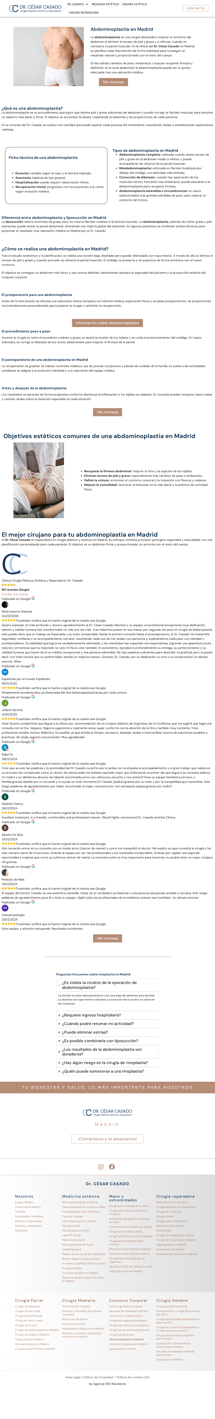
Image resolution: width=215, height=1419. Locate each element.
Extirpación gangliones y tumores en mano (129, 1220)
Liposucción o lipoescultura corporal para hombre (173, 1345)
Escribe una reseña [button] (15, 594)
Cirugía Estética (134, 4)
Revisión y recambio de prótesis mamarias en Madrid (82, 1335)
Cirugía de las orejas (27, 1311)
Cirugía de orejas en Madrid (32, 1334)
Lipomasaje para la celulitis (79, 1221)
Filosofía (20, 1211)
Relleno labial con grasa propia (81, 1259)
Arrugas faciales (72, 1268)
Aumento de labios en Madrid (80, 1273)
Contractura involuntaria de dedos (130, 1227)
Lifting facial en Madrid (29, 1339)
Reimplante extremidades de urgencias (127, 1260)
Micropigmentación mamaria (80, 1202)
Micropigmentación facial (77, 1244)
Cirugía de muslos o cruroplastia (129, 1325)
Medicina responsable (28, 1221)
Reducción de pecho (75, 1319)
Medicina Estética (105, 4)
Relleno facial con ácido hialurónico (84, 1254)
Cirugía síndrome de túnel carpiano (131, 1236)
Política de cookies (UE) (133, 1377)
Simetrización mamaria (76, 1306)
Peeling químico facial (75, 1230)
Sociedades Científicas (29, 1216)
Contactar (21, 1230)
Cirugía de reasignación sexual (175, 1235)
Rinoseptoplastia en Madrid (32, 1344)
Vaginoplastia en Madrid (171, 1244)
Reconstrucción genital (170, 1226)
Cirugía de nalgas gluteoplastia (128, 1320)
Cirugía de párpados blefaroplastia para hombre (177, 1320)
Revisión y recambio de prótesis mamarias (82, 1312)
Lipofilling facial (71, 1249)
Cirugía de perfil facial (28, 1316)
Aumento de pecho (74, 1324)
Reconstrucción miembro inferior (129, 1253)
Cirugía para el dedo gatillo (125, 1231)
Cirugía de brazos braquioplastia (129, 1330)
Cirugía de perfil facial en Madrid (35, 1349)
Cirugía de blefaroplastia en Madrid (37, 1330)
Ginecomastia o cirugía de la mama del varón (178, 1312)
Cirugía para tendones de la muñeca (126, 1242)
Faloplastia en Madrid (169, 1359)
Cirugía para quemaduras (172, 1221)
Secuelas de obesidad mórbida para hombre (175, 1353)
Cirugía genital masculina (171, 1306)
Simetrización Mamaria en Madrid (176, 1254)
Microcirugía (163, 1230)
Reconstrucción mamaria (171, 1202)
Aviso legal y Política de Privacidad (89, 1377)
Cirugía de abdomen (121, 1334)
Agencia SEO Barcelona (109, 1384)
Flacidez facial (71, 1226)
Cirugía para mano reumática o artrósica (128, 1212)
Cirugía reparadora (84, 12)
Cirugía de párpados (27, 1306)
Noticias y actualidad (28, 1226)
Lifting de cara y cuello (29, 1320)
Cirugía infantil (165, 1216)
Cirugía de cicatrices (169, 1211)
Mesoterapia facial (73, 1240)
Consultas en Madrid (27, 1207)
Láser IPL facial (71, 1235)
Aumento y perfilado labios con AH (83, 1263)
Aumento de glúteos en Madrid (128, 1344)
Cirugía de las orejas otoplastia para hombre (175, 1337)
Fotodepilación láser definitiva (80, 1211)
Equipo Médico (24, 1202)
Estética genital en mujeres (126, 1306)
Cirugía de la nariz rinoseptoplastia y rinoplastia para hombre (177, 1328)
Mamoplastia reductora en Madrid (83, 1328)
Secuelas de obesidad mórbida (128, 1311)
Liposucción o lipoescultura (126, 1316)
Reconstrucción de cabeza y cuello (130, 1266)
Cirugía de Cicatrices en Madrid (175, 1240)
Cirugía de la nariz (26, 1325)
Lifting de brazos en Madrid (126, 1271)
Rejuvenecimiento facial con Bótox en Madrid (83, 1279)
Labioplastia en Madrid (170, 1249)
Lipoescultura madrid (122, 1349)
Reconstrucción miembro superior (130, 1249)
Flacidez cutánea (72, 1216)
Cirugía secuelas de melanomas (175, 1207)
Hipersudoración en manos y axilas (83, 1207)
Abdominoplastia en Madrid (126, 1339)
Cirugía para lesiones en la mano (129, 1206)
